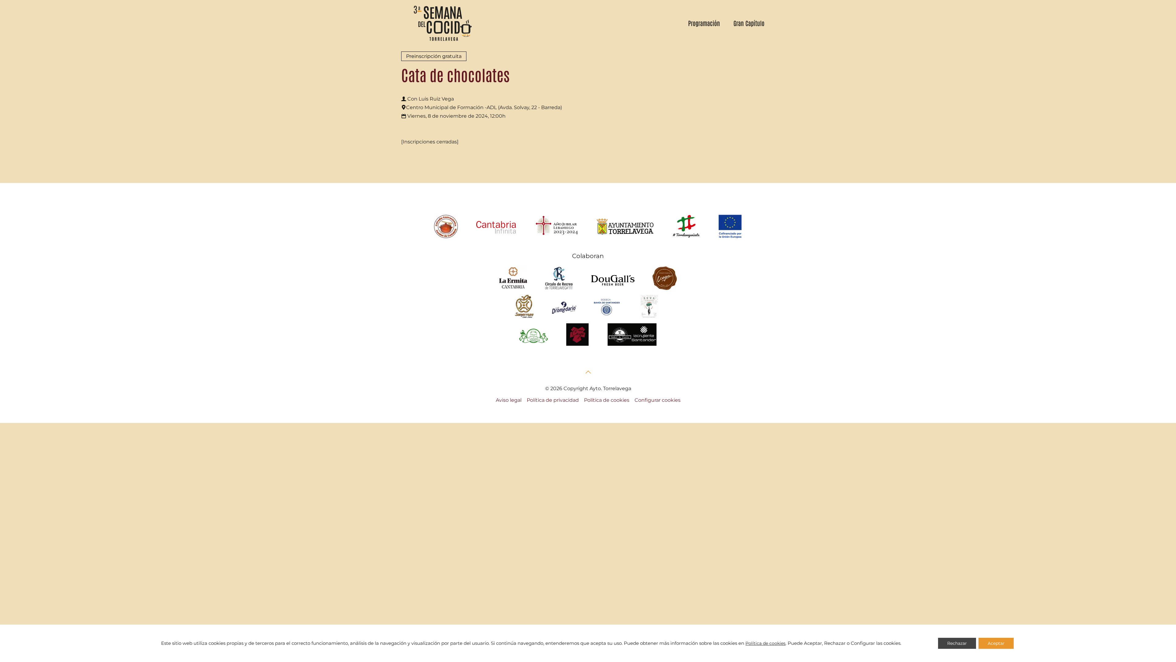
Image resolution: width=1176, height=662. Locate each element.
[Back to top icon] (588, 372)
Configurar (863, 643)
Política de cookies (606, 400)
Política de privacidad (553, 400)
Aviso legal (509, 400)
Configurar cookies (657, 400)
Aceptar (996, 643)
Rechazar (957, 643)
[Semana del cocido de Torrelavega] (442, 23)
